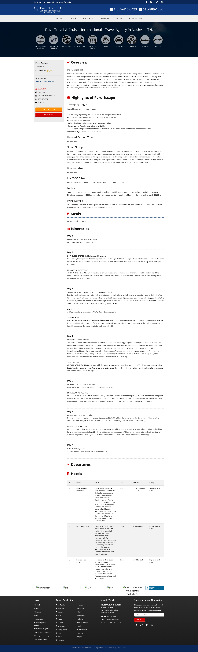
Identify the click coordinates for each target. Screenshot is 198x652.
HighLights (42, 92)
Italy (79, 626)
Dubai (60, 637)
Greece (80, 633)
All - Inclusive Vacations (40, 47)
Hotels (40, 102)
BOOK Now (48, 114)
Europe (60, 623)
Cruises (106, 46)
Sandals (145, 46)
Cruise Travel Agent (41, 629)
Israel (59, 616)
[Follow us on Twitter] (156, 2)
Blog (119, 18)
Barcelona (61, 626)
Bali (79, 612)
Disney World (62, 630)
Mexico (60, 612)
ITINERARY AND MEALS (46, 96)
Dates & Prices (49, 109)
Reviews (105, 18)
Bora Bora (81, 616)
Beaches (158, 46)
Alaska (80, 619)
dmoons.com (121, 648)
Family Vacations (41, 639)
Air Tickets (61, 605)
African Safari (82, 630)
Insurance (132, 46)
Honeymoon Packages (43, 636)
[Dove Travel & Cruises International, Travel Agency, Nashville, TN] (154, 588)
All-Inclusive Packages (42, 632)
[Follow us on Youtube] (162, 2)
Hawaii (60, 619)
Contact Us (135, 18)
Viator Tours (66, 46)
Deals (73, 18)
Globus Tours (79, 46)
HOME (59, 18)
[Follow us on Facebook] (146, 2)
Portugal (61, 640)
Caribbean (81, 608)
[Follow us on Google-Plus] (151, 2)
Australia (61, 608)
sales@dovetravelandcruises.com (117, 623)
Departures (42, 99)
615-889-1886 (152, 9)
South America (83, 623)
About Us (88, 18)
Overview (41, 89)
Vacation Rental (92, 47)
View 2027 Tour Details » (44, 81)
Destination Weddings (53, 47)
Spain (80, 637)
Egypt (60, 633)
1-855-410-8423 (125, 9)
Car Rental (119, 46)
